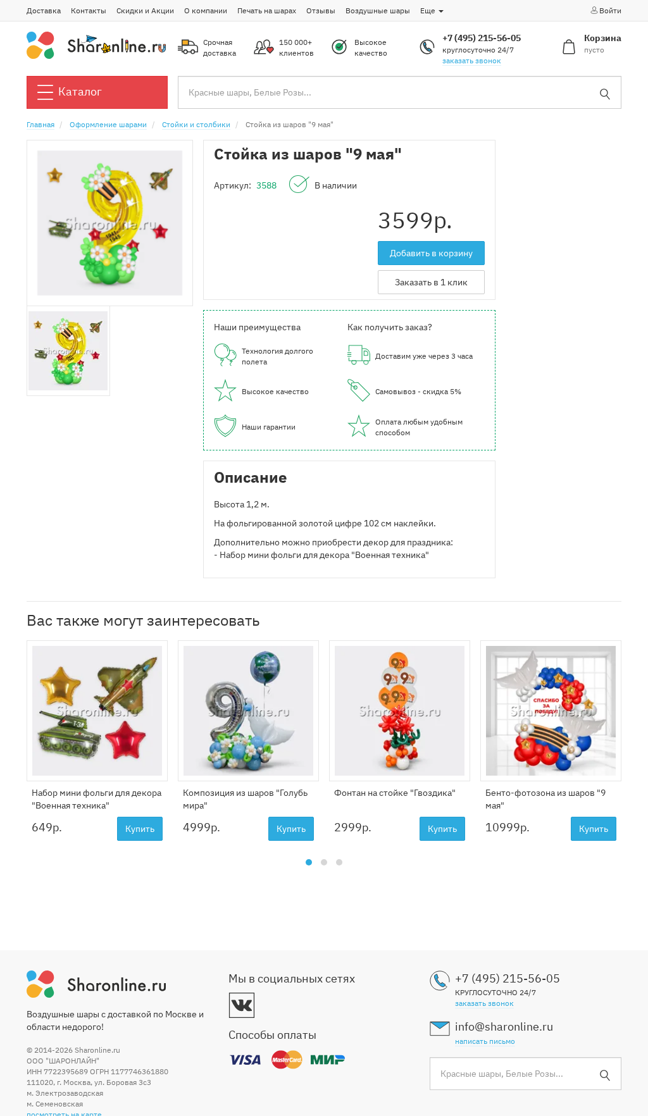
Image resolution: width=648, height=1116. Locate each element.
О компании (205, 10)
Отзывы (320, 10)
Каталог (80, 91)
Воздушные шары (378, 10)
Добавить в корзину (431, 253)
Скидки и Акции (145, 10)
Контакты (88, 10)
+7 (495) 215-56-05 (481, 38)
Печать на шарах (266, 10)
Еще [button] (428, 10)
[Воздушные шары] (96, 44)
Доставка (44, 10)
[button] (308, 862)
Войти (610, 10)
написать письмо (485, 1041)
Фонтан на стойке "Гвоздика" (395, 792)
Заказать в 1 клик (431, 282)
